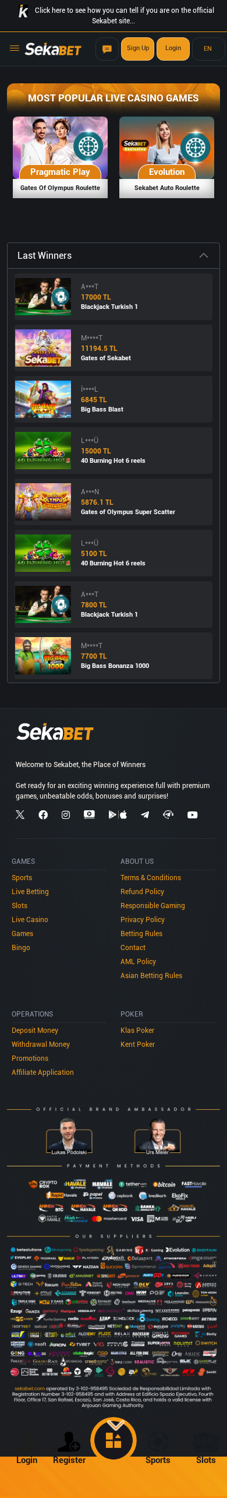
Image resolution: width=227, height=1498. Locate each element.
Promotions (30, 1058)
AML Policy (138, 962)
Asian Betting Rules (151, 976)
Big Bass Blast (102, 409)
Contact (133, 948)
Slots (19, 906)
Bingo (21, 948)
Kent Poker (137, 1044)
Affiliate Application (43, 1072)
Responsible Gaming (152, 906)
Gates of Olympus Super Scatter (128, 512)
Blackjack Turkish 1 (109, 307)
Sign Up (138, 48)
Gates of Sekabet (106, 358)
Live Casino (30, 920)
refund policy (142, 892)
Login (173, 48)
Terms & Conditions (150, 878)
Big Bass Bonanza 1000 (115, 666)
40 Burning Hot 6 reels (113, 461)
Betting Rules (141, 934)
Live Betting (30, 892)
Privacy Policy (142, 920)
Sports (22, 878)
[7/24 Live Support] (107, 49)
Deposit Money (35, 1030)
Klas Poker (137, 1030)
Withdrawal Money (41, 1044)
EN (208, 48)
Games (22, 934)
